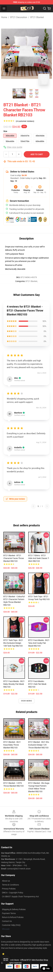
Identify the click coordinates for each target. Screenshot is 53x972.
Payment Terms (9, 913)
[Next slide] (47, 54)
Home (4, 17)
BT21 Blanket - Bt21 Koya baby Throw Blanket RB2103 (12, 745)
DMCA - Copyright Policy (12, 892)
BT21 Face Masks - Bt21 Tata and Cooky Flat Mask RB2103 (38, 643)
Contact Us (7, 921)
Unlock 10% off (5, 959)
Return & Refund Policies (12, 917)
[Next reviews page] (47, 506)
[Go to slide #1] (19, 93)
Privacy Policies (9, 889)
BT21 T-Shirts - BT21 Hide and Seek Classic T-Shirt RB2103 (38, 558)
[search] (44, 8)
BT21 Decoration (18, 17)
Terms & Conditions (10, 885)
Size (5, 131)
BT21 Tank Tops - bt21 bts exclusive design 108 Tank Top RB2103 (13, 643)
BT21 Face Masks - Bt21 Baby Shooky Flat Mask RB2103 (14, 684)
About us (6, 881)
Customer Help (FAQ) (11, 925)
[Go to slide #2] (34, 93)
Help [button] (48, 968)
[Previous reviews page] (33, 506)
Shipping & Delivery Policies (14, 909)
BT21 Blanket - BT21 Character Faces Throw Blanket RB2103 (13, 558)
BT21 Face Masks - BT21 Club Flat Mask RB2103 (37, 684)
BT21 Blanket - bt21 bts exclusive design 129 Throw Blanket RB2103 (38, 745)
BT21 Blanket (37, 17)
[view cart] (49, 8)
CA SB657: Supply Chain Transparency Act (20, 896)
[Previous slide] (5, 54)
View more (26, 701)
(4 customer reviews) (25, 121)
